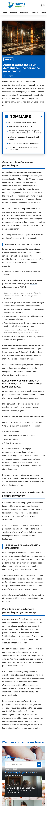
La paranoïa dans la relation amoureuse (24, 143)
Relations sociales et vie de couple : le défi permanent (23, 138)
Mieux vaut (7, 649)
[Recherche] (36, 5)
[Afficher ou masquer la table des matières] (36, 116)
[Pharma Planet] (16, 5)
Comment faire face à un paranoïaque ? (22, 122)
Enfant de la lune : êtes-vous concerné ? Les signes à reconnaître (21, 790)
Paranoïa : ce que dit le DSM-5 (20, 127)
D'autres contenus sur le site (23, 742)
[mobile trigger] (4, 5)
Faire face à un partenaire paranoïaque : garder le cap (23, 148)
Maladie (8, 59)
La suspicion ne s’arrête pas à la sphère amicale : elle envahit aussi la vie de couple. (25, 132)
